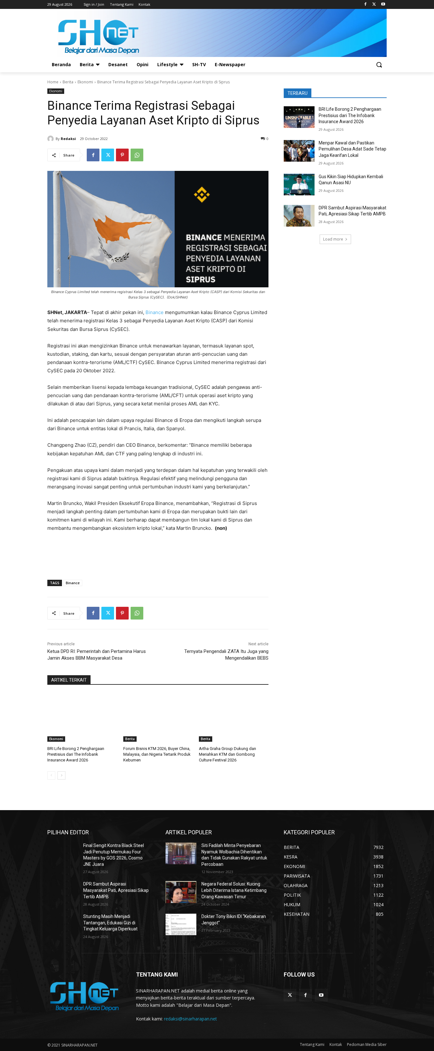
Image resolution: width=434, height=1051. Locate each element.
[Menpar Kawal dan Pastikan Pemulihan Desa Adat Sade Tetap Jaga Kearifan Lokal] (299, 151)
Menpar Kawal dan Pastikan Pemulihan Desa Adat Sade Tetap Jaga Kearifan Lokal (352, 149)
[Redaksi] (51, 139)
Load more (333, 239)
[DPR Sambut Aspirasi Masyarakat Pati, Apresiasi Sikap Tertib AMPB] (299, 216)
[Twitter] (374, 4)
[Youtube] (383, 4)
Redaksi (68, 138)
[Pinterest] (122, 155)
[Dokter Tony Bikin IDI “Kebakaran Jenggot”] (181, 924)
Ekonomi (85, 82)
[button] (379, 64)
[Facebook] (365, 4)
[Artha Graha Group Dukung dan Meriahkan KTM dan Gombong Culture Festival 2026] (233, 717)
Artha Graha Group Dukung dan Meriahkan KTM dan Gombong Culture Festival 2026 (227, 754)
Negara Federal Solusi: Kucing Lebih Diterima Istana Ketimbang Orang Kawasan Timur (234, 890)
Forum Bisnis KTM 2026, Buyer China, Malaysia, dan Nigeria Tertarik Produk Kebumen (157, 754)
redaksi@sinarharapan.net (190, 1019)
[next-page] (61, 775)
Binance (155, 312)
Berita (68, 82)
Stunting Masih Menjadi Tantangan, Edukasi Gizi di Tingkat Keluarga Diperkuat (110, 922)
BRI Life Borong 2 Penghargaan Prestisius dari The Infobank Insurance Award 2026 (75, 754)
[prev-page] (51, 775)
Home (52, 82)
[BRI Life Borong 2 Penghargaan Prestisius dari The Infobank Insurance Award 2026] (82, 717)
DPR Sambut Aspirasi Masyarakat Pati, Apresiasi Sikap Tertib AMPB (116, 890)
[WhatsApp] (137, 155)
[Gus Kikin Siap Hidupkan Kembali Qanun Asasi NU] (299, 184)
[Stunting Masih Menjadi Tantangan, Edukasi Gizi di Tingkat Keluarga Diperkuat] (62, 924)
